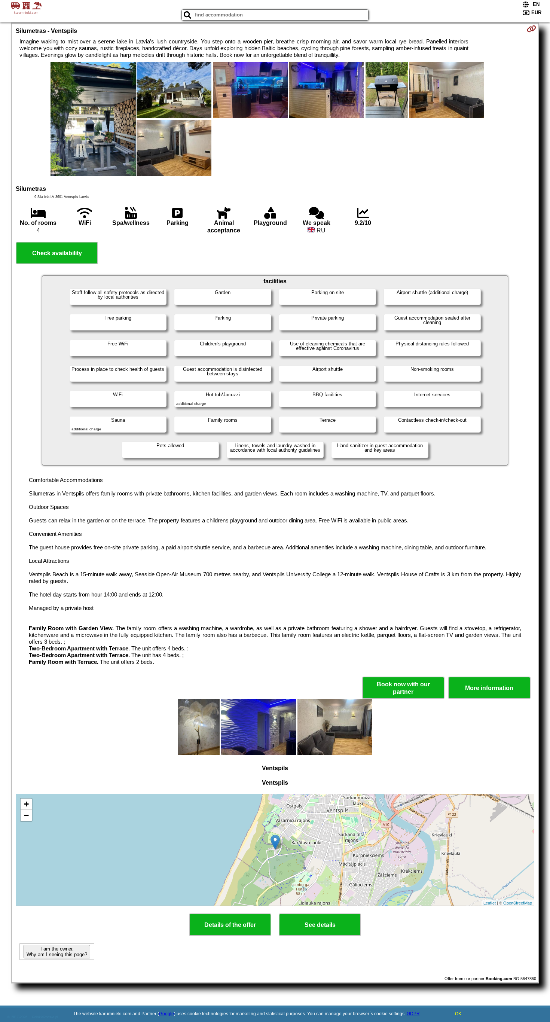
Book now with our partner (403, 688)
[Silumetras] (93, 119)
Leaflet (489, 903)
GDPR (413, 1013)
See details (320, 925)
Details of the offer (230, 925)
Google (166, 1013)
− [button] (26, 815)
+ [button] (26, 804)
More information (489, 688)
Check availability (57, 253)
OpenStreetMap (517, 903)
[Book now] (531, 28)
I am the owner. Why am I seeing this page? (57, 951)
